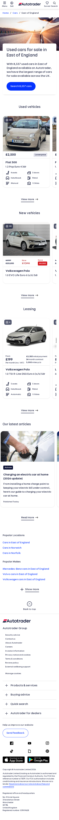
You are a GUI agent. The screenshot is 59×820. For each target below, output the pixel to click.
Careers (9, 647)
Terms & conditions (14, 659)
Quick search (19, 704)
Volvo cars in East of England (20, 574)
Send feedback (15, 733)
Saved (47, 6)
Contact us (10, 639)
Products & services (23, 685)
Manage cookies (13, 674)
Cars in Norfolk (12, 553)
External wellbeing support (17, 667)
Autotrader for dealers (25, 713)
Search (54, 6)
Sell (11, 6)
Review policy (12, 663)
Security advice (12, 635)
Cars (15, 13)
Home (6, 13)
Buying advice (20, 694)
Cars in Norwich (12, 548)
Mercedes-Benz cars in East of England (26, 569)
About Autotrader (13, 643)
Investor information (14, 651)
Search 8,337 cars (21, 86)
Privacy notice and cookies (18, 655)
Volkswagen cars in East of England (24, 579)
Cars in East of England (16, 542)
